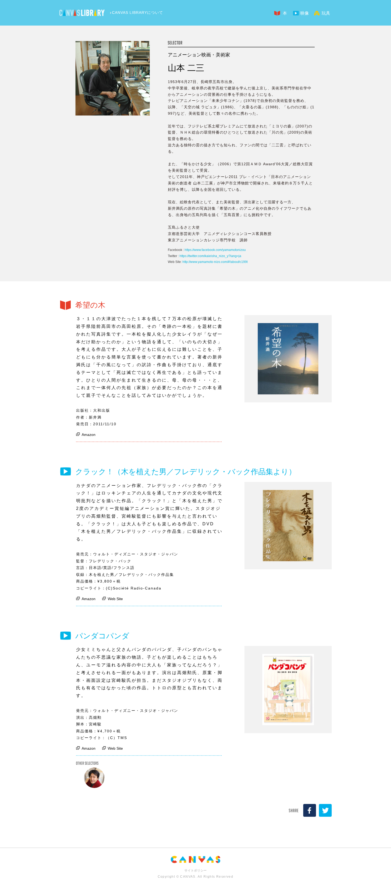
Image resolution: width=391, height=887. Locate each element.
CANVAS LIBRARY (82, 13)
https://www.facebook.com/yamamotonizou (215, 250)
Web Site (115, 599)
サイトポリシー (195, 870)
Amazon (88, 434)
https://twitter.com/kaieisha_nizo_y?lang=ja (210, 256)
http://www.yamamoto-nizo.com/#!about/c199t (215, 262)
